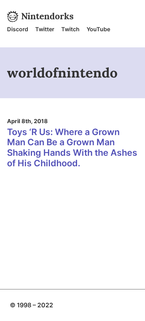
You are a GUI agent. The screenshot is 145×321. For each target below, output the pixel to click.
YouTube (98, 29)
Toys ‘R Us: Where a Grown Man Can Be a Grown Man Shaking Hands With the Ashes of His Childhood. (72, 148)
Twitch (70, 29)
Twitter (44, 29)
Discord (17, 29)
